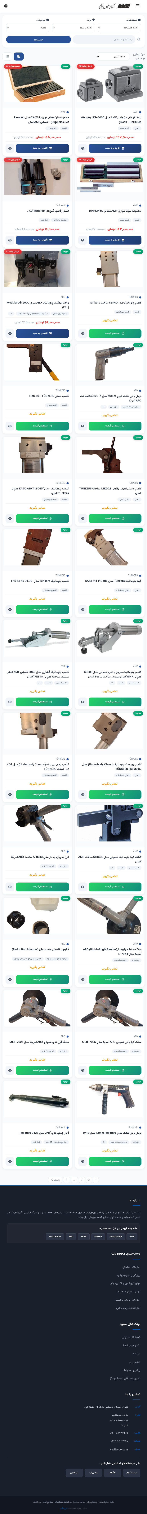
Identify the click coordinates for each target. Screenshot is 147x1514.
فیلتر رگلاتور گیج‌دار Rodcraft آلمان (48, 211)
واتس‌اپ (93, 1472)
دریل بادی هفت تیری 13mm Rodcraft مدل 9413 (112, 1133)
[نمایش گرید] (19, 56)
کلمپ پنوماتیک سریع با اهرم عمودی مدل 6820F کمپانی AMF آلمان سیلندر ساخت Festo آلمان (112, 674)
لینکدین (74, 1472)
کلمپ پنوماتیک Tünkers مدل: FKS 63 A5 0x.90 (40, 581)
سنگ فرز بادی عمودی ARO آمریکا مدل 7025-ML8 (111, 1042)
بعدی (57, 1180)
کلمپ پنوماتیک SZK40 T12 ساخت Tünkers (115, 302)
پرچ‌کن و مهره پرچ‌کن (128, 1275)
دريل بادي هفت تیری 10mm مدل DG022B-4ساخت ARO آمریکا (110, 398)
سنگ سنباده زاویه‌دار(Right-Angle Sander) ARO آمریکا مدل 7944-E (112, 951)
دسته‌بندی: (132, 20)
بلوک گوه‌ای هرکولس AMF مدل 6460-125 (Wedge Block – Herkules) (111, 119)
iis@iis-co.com (118, 1449)
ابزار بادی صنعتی (131, 1267)
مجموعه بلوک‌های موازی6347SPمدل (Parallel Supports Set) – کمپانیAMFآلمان (41, 119)
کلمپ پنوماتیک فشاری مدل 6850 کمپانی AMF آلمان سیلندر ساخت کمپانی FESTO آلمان (38, 674)
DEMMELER (115, 1236)
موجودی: (41, 20)
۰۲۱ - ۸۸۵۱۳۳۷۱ (119, 1420)
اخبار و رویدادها (131, 1345)
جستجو (38, 39)
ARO (71, 1236)
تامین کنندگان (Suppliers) (125, 1378)
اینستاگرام (132, 1472)
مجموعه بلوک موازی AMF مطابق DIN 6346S (115, 211)
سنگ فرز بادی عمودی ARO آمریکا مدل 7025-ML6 (39, 1042)
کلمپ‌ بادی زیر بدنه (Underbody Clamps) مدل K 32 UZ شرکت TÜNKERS (38, 766)
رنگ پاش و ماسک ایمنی (127, 1300)
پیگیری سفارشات (131, 1370)
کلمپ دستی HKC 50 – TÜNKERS (49, 396)
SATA (84, 1236)
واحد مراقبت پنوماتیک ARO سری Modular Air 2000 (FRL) (38, 305)
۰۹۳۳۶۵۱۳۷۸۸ (119, 1441)
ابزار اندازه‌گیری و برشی (128, 1308)
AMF (132, 1236)
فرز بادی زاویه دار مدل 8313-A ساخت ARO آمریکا (40, 857)
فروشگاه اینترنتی (131, 1337)
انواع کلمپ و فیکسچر (128, 1291)
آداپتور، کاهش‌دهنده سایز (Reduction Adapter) (40, 949)
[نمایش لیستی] (7, 56)
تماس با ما (134, 1362)
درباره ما (136, 1353)
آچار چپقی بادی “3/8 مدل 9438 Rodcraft (44, 1133)
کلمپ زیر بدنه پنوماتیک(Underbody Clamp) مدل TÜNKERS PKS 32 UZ (111, 766)
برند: (89, 20)
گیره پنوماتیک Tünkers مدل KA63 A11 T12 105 (113, 581)
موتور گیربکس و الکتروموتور (125, 1283)
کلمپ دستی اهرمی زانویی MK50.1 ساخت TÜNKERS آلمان (110, 491)
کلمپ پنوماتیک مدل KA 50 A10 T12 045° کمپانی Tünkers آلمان (40, 491)
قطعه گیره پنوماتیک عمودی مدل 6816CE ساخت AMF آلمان (109, 859)
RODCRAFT (55, 1236)
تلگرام (113, 1472)
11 (67, 1180)
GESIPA (98, 1236)
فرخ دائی (64, 1508)
